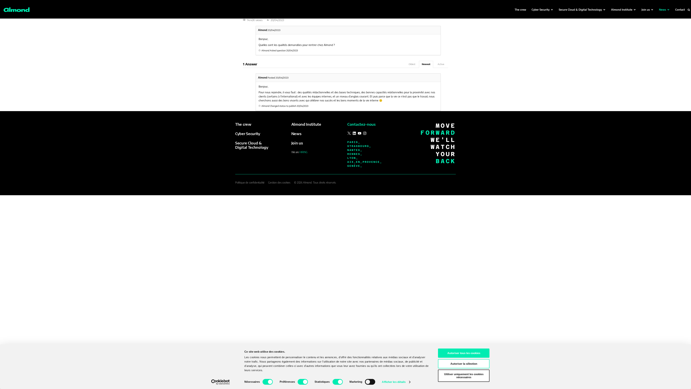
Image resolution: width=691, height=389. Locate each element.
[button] (542, 9)
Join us (297, 143)
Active (441, 64)
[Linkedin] (354, 133)
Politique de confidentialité (250, 182)
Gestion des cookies (279, 182)
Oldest (412, 64)
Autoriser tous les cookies (463, 353)
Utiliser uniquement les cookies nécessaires (464, 376)
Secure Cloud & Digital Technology (251, 145)
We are (299, 152)
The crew (243, 124)
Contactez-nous (361, 124)
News (296, 133)
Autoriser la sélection (463, 363)
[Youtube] (359, 133)
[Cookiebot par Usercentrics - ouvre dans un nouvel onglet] (220, 382)
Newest (426, 64)
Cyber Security (247, 133)
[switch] (303, 382)
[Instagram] (365, 133)
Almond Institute (306, 124)
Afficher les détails (394, 381)
